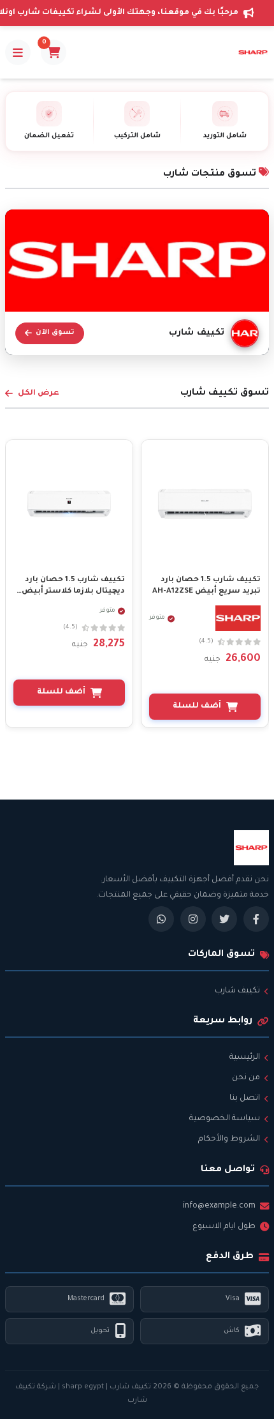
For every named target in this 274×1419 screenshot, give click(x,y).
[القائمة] (18, 52)
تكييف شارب (237, 991)
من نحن (246, 1078)
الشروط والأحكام (229, 1139)
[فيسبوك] (256, 919)
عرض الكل (38, 393)
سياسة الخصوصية (224, 1118)
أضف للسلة (197, 706)
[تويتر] (224, 919)
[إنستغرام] (193, 919)
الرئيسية (244, 1057)
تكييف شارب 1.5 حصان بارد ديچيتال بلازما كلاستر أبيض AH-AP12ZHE (73, 591)
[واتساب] (161, 919)
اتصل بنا (244, 1098)
